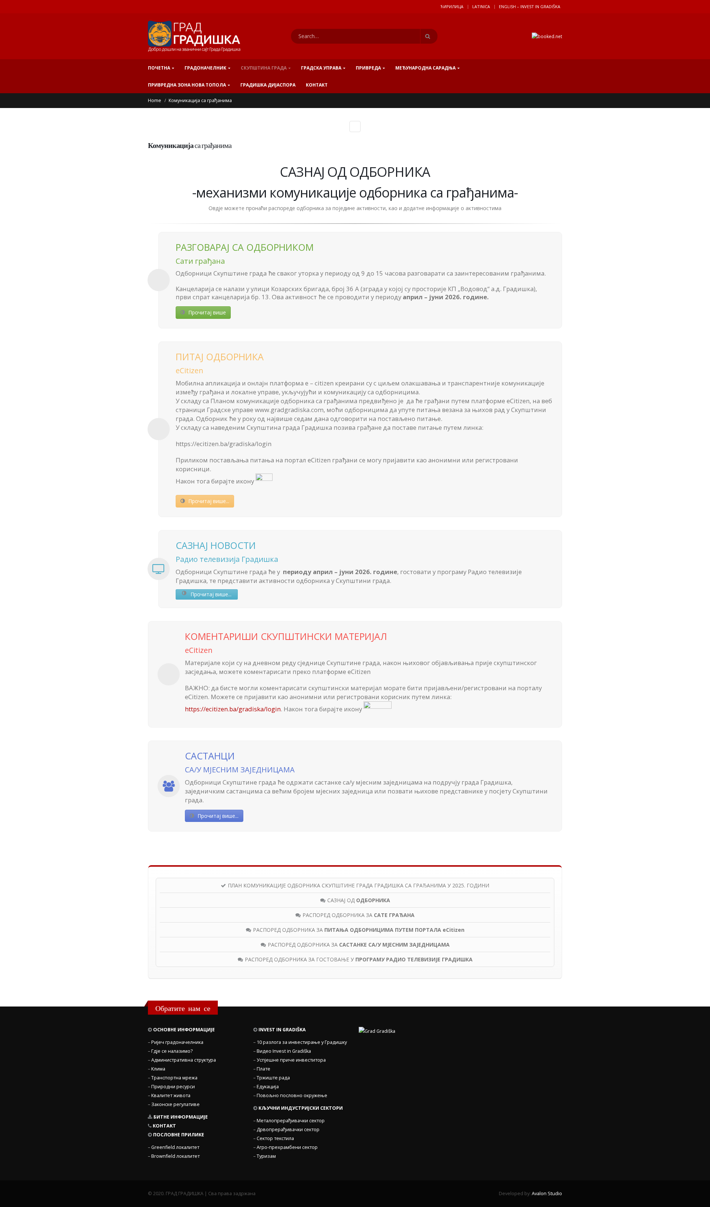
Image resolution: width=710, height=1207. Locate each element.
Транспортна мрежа (174, 1078)
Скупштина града (264, 68)
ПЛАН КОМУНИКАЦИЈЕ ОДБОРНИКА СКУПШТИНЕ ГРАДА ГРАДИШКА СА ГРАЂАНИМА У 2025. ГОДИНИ (358, 885)
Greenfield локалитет (175, 1147)
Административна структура (183, 1060)
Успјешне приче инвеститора (291, 1060)
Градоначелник (205, 68)
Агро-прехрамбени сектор (287, 1147)
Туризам (266, 1156)
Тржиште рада (273, 1078)
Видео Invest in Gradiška (284, 1051)
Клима (158, 1069)
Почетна (159, 68)
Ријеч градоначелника (177, 1042)
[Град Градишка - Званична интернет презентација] (194, 36)
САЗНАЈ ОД (358, 900)
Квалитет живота (170, 1095)
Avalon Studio (547, 1193)
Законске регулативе (175, 1104)
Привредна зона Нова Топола (187, 85)
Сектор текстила (275, 1138)
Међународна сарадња (425, 68)
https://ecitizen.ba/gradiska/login (233, 709)
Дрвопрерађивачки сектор (288, 1129)
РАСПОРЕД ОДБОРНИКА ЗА (358, 914)
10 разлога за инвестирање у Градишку (302, 1042)
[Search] (428, 36)
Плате (263, 1069)
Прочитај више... (208, 501)
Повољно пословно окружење (292, 1095)
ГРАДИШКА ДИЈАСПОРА (267, 85)
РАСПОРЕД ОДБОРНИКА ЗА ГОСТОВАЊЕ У (359, 959)
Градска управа (321, 68)
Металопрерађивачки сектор (291, 1120)
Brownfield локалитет (175, 1156)
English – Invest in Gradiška (529, 6)
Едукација (268, 1086)
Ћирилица (451, 6)
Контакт (317, 85)
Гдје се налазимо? (172, 1051)
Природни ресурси (173, 1086)
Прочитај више (206, 312)
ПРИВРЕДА (368, 68)
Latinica (481, 6)
